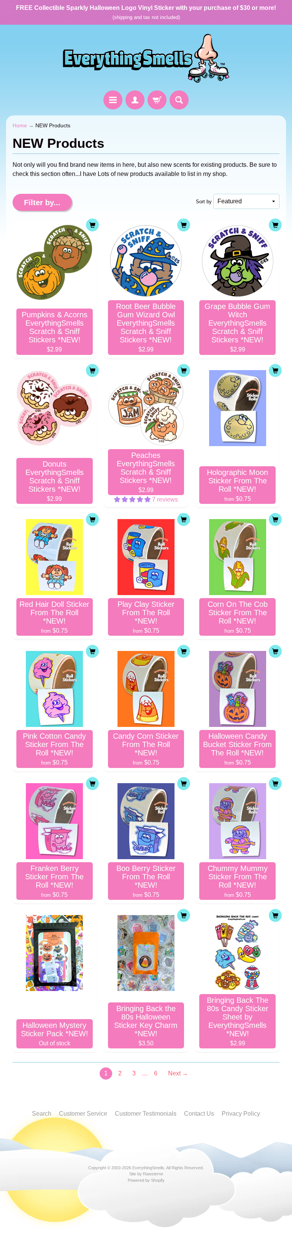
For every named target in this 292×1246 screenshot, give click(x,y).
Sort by (204, 201)
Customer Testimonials (145, 1113)
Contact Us (199, 1113)
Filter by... (42, 202)
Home (20, 125)
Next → (178, 1073)
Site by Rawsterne (146, 1174)
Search (41, 1113)
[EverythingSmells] (146, 59)
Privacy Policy (241, 1113)
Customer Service (83, 1113)
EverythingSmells (148, 1167)
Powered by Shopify (146, 1180)
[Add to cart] (92, 224)
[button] (133, 499)
